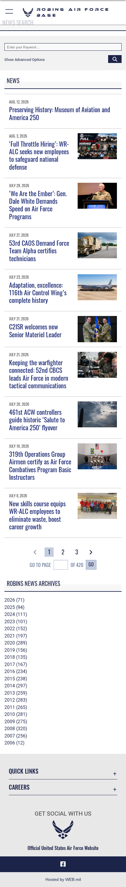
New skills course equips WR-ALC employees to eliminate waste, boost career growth (37, 515)
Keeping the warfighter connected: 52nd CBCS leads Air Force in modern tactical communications (38, 374)
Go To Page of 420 (56, 564)
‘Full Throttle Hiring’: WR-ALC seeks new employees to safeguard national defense (39, 155)
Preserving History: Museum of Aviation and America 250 (59, 113)
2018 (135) (15, 657)
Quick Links (23, 771)
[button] (9, 12)
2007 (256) (15, 736)
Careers (19, 787)
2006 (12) (14, 743)
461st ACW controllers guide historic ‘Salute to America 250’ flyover (37, 419)
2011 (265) (15, 707)
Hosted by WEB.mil (63, 879)
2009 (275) (15, 721)
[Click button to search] (115, 59)
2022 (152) (15, 628)
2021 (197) (15, 636)
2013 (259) (15, 693)
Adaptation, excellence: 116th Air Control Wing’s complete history (38, 292)
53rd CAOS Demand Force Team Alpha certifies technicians (39, 250)
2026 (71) (14, 600)
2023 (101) (15, 621)
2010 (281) (15, 714)
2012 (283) (15, 700)
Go (91, 564)
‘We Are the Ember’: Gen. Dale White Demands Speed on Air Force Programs (38, 205)
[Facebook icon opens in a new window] (63, 864)
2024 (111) (15, 614)
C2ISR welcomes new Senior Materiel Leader (35, 330)
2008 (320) (15, 728)
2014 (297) (15, 685)
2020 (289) (15, 643)
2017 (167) (15, 664)
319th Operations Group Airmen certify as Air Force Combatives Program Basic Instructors (40, 465)
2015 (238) (15, 679)
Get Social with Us (63, 813)
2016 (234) (15, 671)
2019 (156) (15, 650)
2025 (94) (14, 607)
